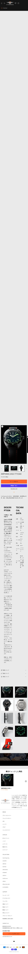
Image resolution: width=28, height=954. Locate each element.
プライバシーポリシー (7, 915)
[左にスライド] (1, 468)
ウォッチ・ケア (6, 895)
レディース (5, 844)
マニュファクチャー (7, 818)
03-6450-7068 (6, 931)
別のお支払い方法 (14, 488)
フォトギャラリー (6, 830)
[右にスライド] (26, 468)
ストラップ (5, 849)
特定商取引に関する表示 (8, 918)
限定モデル (5, 846)
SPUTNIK (4, 866)
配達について (5, 909)
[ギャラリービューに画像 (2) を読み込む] (14, 468)
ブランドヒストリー (7, 815)
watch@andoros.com (7, 936)
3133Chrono (5, 878)
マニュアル (5, 901)
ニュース (4, 824)
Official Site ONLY (6, 884)
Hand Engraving (6, 858)
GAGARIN (4, 860)
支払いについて (6, 912)
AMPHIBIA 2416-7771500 (6, 788)
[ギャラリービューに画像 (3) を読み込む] (21, 468)
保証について (5, 904)
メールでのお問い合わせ (14, 933)
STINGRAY (5, 872)
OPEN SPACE (5, 869)
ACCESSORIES (5, 887)
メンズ (4, 841)
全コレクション (6, 838)
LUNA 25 (4, 875)
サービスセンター (6, 898)
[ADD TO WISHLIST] (14, 492)
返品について (5, 907)
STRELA (4, 881)
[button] (1, 3)
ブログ (4, 827)
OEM (3, 821)
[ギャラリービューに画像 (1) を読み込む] (6, 468)
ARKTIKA (4, 863)
